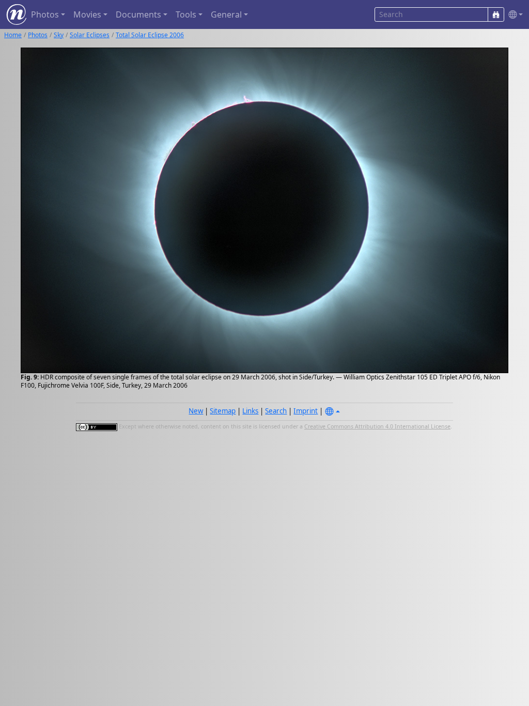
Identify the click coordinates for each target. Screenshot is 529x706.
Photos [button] (45, 14)
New (196, 411)
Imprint (305, 411)
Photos (38, 34)
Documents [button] (138, 14)
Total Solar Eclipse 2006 (150, 34)
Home (13, 34)
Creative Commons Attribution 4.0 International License (377, 426)
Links (250, 411)
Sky (59, 34)
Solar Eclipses (90, 34)
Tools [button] (186, 14)
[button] (513, 14)
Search (276, 411)
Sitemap (223, 411)
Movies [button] (87, 14)
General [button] (226, 14)
